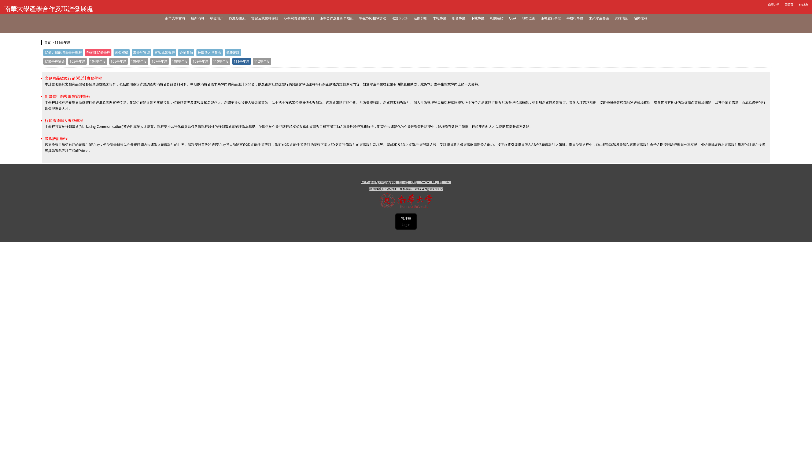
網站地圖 (621, 18)
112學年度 (262, 61)
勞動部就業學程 (98, 52)
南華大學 (773, 4)
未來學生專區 (599, 18)
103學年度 (77, 61)
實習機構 (121, 52)
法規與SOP (400, 18)
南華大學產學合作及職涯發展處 (48, 8)
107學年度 (159, 61)
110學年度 (221, 61)
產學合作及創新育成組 (337, 18)
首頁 (47, 42)
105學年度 (118, 61)
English (803, 4)
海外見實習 (141, 52)
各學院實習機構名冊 (299, 18)
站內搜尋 (640, 18)
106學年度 (139, 61)
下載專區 (477, 18)
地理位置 (528, 18)
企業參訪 (186, 52)
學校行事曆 (574, 18)
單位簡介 (216, 18)
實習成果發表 (165, 52)
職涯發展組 (237, 18)
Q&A (512, 18)
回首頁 (789, 4)
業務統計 (233, 52)
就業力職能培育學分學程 (63, 52)
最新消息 (197, 18)
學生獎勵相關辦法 (372, 18)
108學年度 (180, 61)
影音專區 (458, 18)
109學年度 (200, 61)
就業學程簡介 (55, 61)
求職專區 (439, 18)
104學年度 (98, 61)
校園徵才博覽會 (209, 52)
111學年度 (242, 61)
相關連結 (496, 18)
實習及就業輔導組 (264, 18)
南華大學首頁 (175, 18)
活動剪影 (420, 18)
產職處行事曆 (551, 18)
